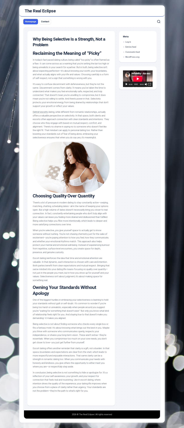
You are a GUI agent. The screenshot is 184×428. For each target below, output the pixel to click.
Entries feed (130, 47)
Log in (128, 42)
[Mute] (146, 84)
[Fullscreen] (149, 84)
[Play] (126, 84)
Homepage (30, 21)
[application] (138, 78)
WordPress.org (132, 57)
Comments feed (132, 52)
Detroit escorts (40, 112)
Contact (45, 21)
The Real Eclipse (40, 10)
